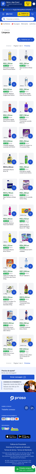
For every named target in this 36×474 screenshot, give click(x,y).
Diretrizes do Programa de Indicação (18, 447)
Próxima (27, 46)
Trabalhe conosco (8, 409)
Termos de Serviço (10, 450)
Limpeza (7, 30)
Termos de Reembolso (24, 450)
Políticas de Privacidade (18, 444)
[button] (27, 3)
